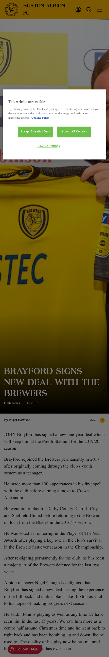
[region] (54, 124)
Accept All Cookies (74, 131)
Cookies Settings (49, 146)
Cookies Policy (40, 117)
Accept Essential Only (35, 131)
